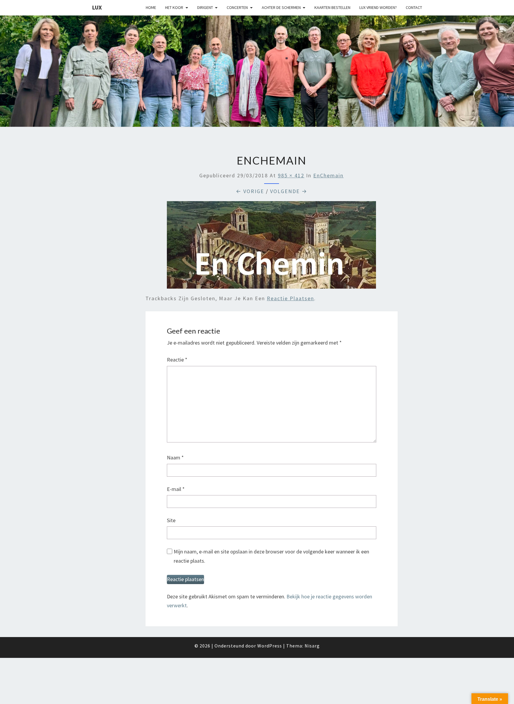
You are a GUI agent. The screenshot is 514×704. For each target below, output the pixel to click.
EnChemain (328, 175)
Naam (175, 457)
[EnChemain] (271, 247)
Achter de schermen (281, 7)
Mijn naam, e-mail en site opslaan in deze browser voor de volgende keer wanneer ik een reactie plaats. (271, 556)
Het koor (174, 7)
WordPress (269, 646)
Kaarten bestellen (332, 7)
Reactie (177, 359)
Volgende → (288, 191)
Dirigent (205, 7)
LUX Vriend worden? (378, 7)
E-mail (176, 489)
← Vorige (250, 191)
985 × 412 (291, 175)
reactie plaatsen (290, 298)
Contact (414, 7)
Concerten (237, 7)
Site (171, 520)
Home (151, 7)
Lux (97, 7)
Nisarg (312, 646)
